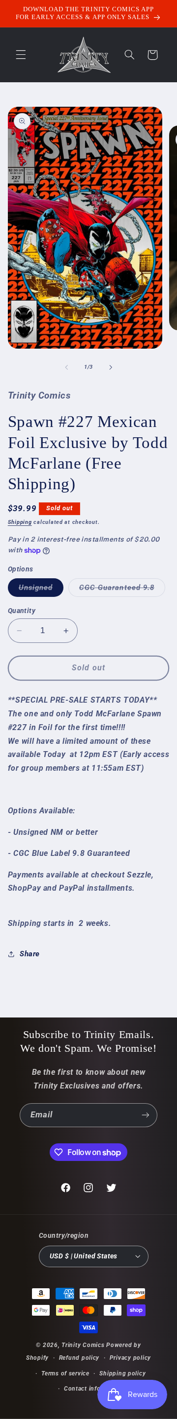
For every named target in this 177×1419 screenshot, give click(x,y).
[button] (20, 55)
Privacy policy (130, 1357)
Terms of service (65, 1373)
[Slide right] (110, 367)
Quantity (21, 611)
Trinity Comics (82, 1345)
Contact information (93, 1388)
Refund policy (79, 1357)
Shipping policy (122, 1373)
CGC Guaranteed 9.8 (122, 590)
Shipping (20, 522)
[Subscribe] (145, 1115)
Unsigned (41, 590)
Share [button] (30, 953)
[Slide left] (66, 367)
